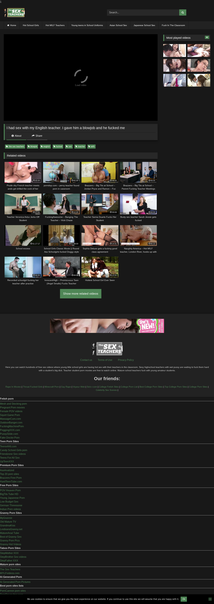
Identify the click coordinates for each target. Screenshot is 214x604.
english (46, 146)
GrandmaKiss (7, 525)
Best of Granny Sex (10, 536)
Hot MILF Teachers (55, 25)
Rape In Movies (13, 386)
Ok (184, 599)
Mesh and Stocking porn (13, 403)
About (17, 135)
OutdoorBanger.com (11, 422)
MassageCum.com (10, 418)
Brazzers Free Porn (11, 477)
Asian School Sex (118, 25)
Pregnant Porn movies (12, 407)
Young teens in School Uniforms (87, 25)
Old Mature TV (8, 521)
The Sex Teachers (10, 569)
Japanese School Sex (144, 25)
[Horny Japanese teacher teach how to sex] (199, 65)
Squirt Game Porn (10, 415)
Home (13, 25)
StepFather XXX (9, 560)
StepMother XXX (9, 553)
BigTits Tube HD (9, 494)
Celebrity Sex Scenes (106, 390)
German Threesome (11, 505)
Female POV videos (11, 411)
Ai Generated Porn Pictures (15, 582)
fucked (59, 146)
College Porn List (129, 386)
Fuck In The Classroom (173, 25)
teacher (81, 146)
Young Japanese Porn (12, 498)
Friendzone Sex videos (13, 454)
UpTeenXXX (7, 461)
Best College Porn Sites (151, 386)
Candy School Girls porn (13, 450)
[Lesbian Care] (174, 65)
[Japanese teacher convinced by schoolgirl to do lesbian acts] (199, 80)
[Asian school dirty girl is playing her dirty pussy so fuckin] (174, 80)
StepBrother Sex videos (13, 557)
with (92, 146)
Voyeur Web (79, 386)
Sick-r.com (92, 386)
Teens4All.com (8, 446)
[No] (210, 599)
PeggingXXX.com (10, 430)
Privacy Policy (126, 360)
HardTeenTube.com (11, 481)
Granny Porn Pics (10, 540)
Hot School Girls (31, 25)
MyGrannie (6, 518)
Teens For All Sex (10, 457)
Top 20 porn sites (9, 474)
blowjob (33, 146)
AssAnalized (7, 470)
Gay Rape (66, 386)
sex (70, 146)
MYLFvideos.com (9, 573)
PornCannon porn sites (13, 590)
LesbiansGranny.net (11, 529)
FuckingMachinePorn (12, 426)
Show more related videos (80, 293)
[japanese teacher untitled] (174, 50)
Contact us (86, 360)
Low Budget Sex (9, 501)
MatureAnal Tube (9, 533)
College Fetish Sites (109, 386)
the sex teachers (16, 146)
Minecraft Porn (51, 386)
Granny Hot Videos (10, 544)
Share (38, 135)
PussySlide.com (9, 434)
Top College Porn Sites (176, 386)
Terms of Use (105, 360)
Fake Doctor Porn (10, 437)
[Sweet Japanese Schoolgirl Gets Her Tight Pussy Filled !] (199, 50)
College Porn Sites (198, 386)
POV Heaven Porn (10, 490)
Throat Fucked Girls (33, 386)
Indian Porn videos (10, 509)
